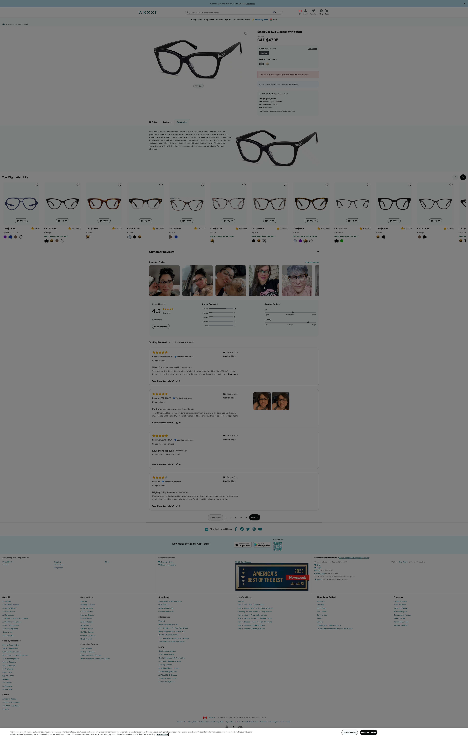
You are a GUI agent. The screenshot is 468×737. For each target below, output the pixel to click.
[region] (234, 732)
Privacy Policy (162, 734)
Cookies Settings (349, 732)
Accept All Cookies (368, 732)
